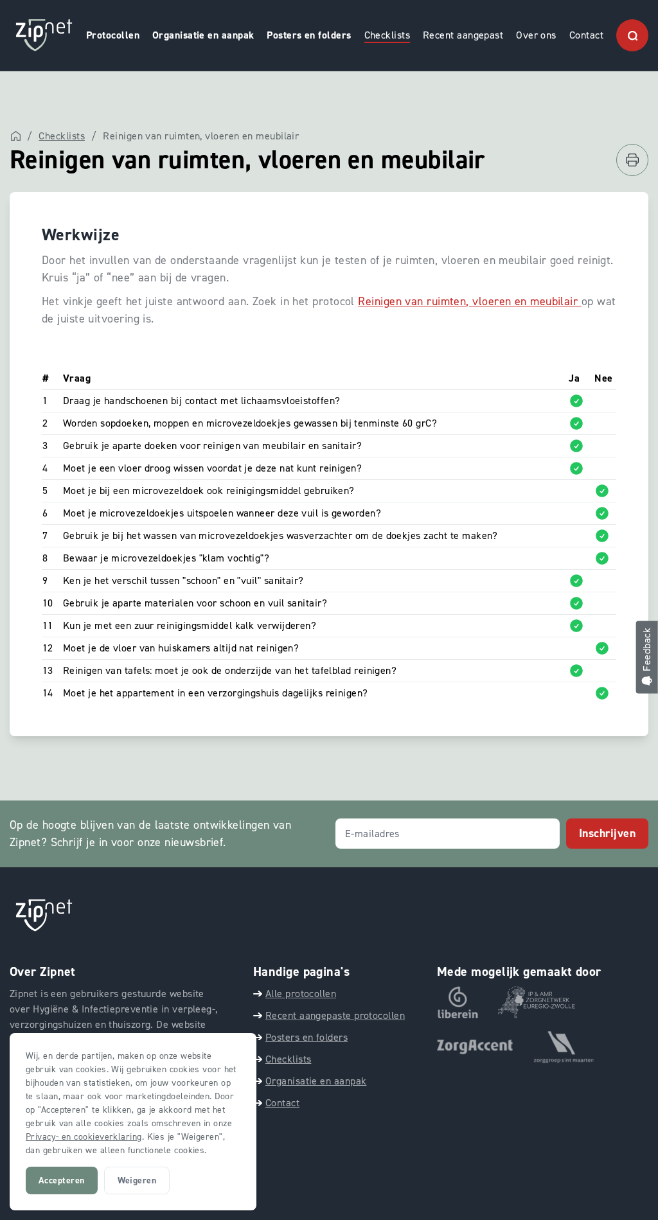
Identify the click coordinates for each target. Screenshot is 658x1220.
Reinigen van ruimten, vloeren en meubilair (469, 301)
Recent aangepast (463, 35)
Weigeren (137, 1180)
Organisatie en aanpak (203, 35)
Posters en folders (309, 35)
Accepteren (62, 1180)
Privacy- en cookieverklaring (84, 1137)
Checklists (387, 35)
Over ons (536, 35)
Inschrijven (607, 833)
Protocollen (112, 35)
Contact (586, 35)
